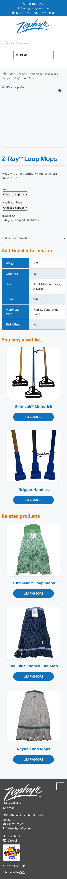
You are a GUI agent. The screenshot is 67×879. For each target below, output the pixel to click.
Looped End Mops (27, 220)
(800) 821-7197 (36, 3)
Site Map (8, 807)
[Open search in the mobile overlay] (33, 43)
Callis (22, 872)
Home (11, 73)
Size (4, 189)
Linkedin (13, 840)
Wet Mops (36, 73)
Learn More (33, 417)
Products (22, 73)
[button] (60, 90)
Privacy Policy (12, 803)
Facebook (14, 836)
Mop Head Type (12, 202)
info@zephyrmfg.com (36, 8)
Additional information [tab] (16, 238)
